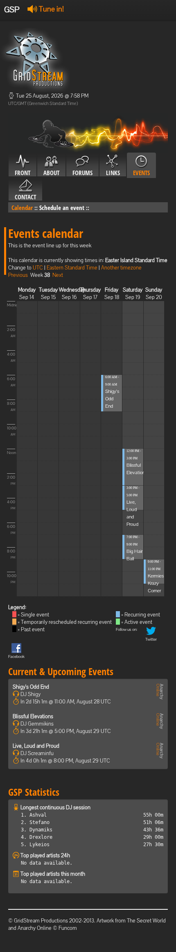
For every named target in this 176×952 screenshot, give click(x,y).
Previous (18, 275)
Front (22, 173)
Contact (25, 197)
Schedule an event (61, 207)
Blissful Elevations (33, 716)
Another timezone (121, 267)
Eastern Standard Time (72, 267)
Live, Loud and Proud (36, 745)
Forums (82, 173)
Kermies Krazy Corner (156, 583)
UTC (38, 267)
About (51, 173)
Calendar (22, 207)
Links (113, 173)
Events (141, 173)
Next (57, 275)
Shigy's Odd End (112, 398)
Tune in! (50, 9)
